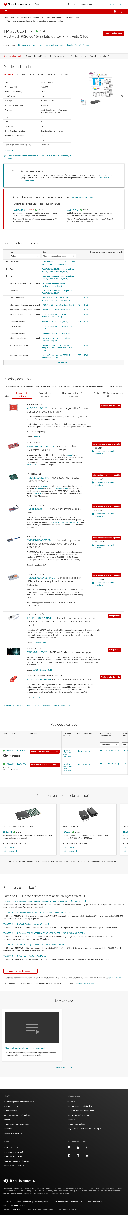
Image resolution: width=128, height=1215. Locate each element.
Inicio (6, 17)
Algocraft (36, 437)
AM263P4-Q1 (73, 210)
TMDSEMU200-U (36, 508)
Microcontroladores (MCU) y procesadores (27, 17)
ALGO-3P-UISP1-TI (37, 408)
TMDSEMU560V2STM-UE (41, 577)
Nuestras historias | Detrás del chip (17, 1115)
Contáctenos (73, 1102)
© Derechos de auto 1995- (16, 1210)
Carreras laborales (11, 1106)
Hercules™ (69, 455)
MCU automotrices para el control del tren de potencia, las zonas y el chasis (35, 21)
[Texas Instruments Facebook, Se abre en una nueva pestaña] (78, 1149)
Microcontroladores (54, 17)
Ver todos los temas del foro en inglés (21, 971)
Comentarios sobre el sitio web (15, 1205)
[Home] (17, 4)
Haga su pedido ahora (113, 33)
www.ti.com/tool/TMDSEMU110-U (66, 522)
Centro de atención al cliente (78, 1115)
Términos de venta (61, 1202)
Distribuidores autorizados (14, 1165)
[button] (6, 11)
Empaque (71, 1120)
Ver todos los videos (64, 1067)
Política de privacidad (42, 1202)
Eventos (7, 1120)
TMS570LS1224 (33, 465)
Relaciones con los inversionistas (16, 1124)
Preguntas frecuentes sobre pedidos (18, 1161)
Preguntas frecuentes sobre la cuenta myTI (84, 1129)
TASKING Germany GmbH (43, 670)
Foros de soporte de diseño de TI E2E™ (82, 1106)
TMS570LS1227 (61, 489)
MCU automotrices (72, 17)
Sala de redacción (10, 1111)
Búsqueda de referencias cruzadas (81, 1111)
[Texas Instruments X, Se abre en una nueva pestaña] (87, 1149)
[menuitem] (115, 11)
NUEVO (31, 210)
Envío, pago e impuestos (13, 1156)
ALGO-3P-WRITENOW (39, 679)
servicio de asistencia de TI (86, 983)
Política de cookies (24, 1202)
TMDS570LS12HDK (38, 477)
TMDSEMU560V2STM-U (40, 540)
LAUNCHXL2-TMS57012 (40, 446)
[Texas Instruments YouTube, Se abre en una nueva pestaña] (87, 1156)
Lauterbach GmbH (40, 643)
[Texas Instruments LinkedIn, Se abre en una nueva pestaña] (69, 1156)
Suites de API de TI (11, 1148)
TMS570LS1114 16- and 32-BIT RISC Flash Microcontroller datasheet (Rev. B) (51, 45)
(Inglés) (86, 45)
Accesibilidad (9, 1202)
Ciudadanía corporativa (13, 1133)
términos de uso (114, 978)
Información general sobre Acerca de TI (19, 1102)
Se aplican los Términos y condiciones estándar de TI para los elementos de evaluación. (37, 705)
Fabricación (8, 1129)
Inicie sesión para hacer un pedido (106, 444)
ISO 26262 (39, 489)
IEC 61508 (78, 486)
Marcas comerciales (94, 1202)
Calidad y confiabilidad (76, 1124)
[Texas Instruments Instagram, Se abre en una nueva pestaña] (69, 1149)
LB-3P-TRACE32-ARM (39, 618)
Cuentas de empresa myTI (14, 1152)
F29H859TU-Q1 (20, 210)
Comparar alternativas (84, 198)
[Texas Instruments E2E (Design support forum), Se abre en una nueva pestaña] (78, 1156)
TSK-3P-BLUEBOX (37, 652)
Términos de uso (77, 1202)
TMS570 (37, 494)
